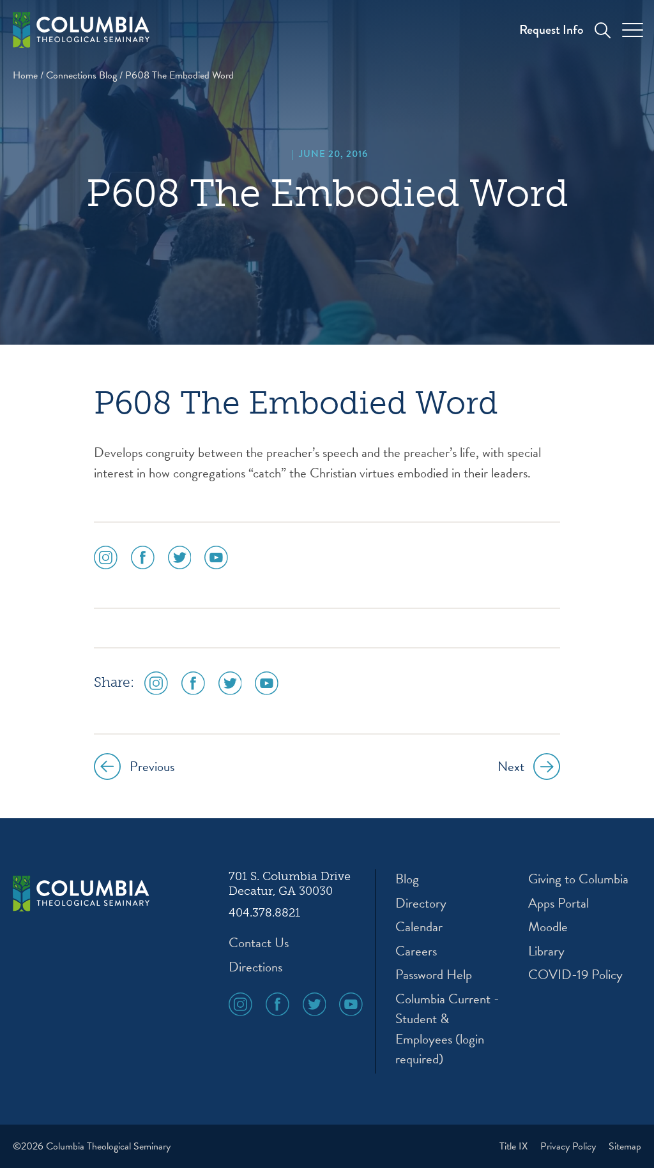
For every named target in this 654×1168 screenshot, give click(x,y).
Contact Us (259, 943)
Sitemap (625, 1146)
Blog (407, 879)
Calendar (419, 927)
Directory (420, 903)
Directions (255, 967)
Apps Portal (558, 903)
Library (546, 951)
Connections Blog (81, 75)
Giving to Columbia (578, 879)
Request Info (551, 29)
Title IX (514, 1146)
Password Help (433, 975)
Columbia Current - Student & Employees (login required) (447, 1029)
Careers (416, 951)
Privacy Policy (569, 1146)
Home (25, 75)
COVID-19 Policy (575, 975)
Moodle (548, 927)
